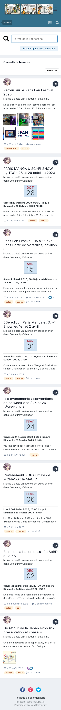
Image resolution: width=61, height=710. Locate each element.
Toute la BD (42, 98)
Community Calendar (21, 180)
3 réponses (35, 144)
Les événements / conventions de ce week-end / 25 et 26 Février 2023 (28, 403)
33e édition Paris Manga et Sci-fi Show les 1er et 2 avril (29, 324)
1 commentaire (36, 297)
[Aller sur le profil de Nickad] (7, 82)
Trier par (51, 71)
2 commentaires (43, 603)
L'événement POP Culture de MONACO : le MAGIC (26, 477)
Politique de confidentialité (30, 697)
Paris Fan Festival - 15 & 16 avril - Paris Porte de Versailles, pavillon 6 (30, 245)
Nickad (7, 98)
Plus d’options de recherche (39, 48)
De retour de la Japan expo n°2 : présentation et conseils (30, 630)
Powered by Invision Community (30, 705)
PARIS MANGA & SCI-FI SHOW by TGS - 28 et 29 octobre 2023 (29, 171)
